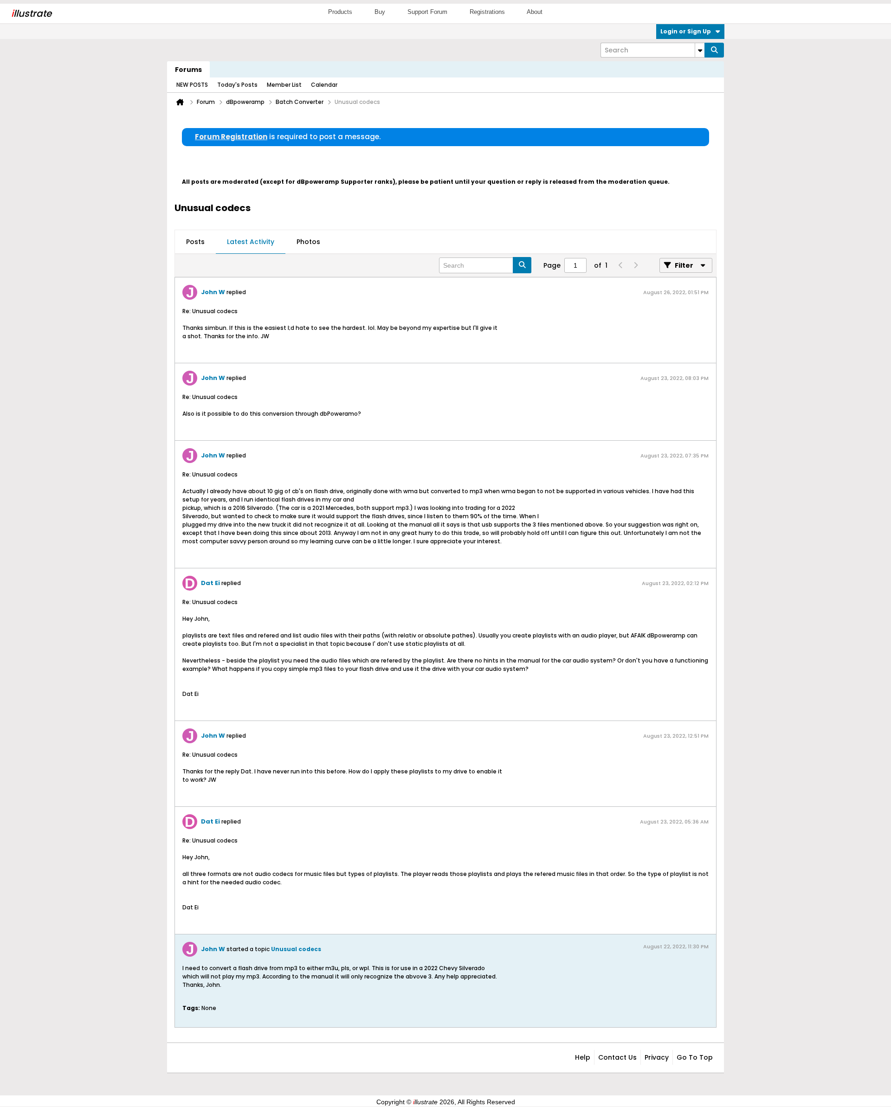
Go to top (695, 1057)
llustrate (31, 13)
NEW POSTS (192, 85)
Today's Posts (237, 85)
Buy (379, 11)
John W (213, 292)
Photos (308, 241)
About (534, 11)
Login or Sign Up (685, 31)
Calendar (324, 85)
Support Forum (427, 11)
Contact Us (617, 1057)
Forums (188, 69)
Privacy (657, 1057)
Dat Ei (210, 583)
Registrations (487, 11)
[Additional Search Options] (700, 50)
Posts (195, 241)
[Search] (714, 50)
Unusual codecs (296, 949)
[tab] (195, 242)
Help (582, 1057)
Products (340, 11)
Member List (284, 85)
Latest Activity (250, 241)
